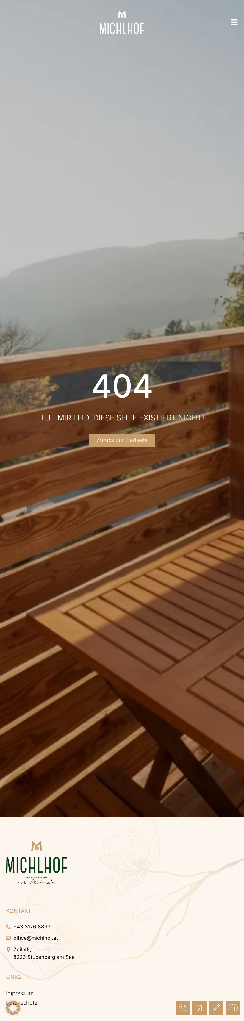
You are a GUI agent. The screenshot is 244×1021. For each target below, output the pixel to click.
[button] (13, 1008)
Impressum (20, 993)
